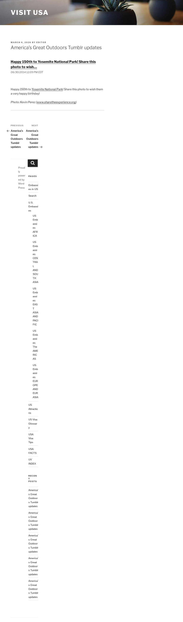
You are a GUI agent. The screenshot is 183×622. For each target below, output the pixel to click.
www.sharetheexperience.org (56, 102)
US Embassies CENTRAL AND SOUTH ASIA (35, 262)
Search (32, 195)
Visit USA (30, 12)
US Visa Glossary (32, 423)
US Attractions (33, 408)
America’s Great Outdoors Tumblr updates (33, 498)
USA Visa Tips (30, 438)
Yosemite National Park (47, 89)
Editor (41, 42)
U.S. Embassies (33, 206)
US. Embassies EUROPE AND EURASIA (35, 381)
